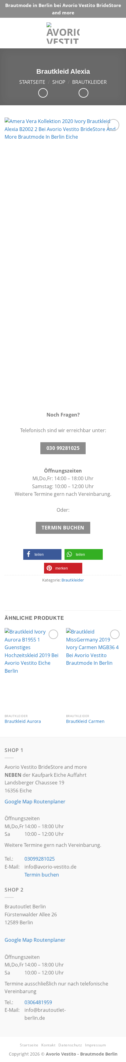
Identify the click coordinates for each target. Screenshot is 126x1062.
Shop (58, 82)
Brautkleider (89, 82)
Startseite (32, 82)
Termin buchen (41, 874)
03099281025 (39, 858)
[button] (42, 554)
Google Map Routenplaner (35, 801)
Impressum (95, 1045)
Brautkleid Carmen (85, 721)
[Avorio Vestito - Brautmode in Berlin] (63, 33)
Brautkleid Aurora (23, 721)
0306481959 (38, 1002)
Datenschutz (70, 1045)
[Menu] (115, 32)
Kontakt (48, 1045)
